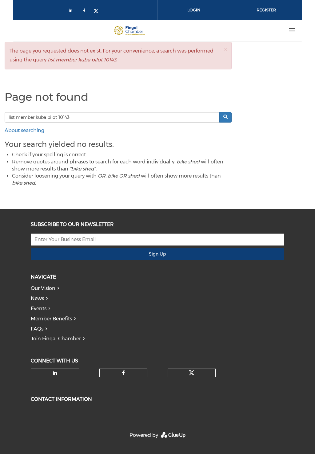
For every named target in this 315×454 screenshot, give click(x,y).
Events (38, 308)
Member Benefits (51, 319)
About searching (24, 130)
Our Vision (43, 288)
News (37, 298)
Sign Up (157, 254)
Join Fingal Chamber (56, 339)
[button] (225, 49)
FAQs (37, 329)
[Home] (129, 30)
